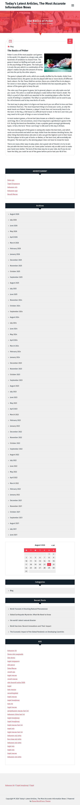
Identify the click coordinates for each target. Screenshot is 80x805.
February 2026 (15, 249)
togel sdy (10, 746)
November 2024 (16, 300)
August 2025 (14, 283)
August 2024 (14, 317)
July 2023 (13, 392)
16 (53, 561)
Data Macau (11, 668)
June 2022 (13, 466)
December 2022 (16, 432)
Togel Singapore (13, 184)
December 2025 (16, 260)
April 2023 (13, 409)
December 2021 (16, 500)
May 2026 (13, 231)
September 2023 (16, 380)
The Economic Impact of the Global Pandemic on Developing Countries (37, 632)
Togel (32, 785)
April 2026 (14, 237)
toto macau (11, 690)
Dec (70, 41)
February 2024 (15, 352)
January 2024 (15, 357)
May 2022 (13, 472)
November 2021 (16, 506)
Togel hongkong (22, 785)
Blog (35, 24)
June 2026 (13, 226)
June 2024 (13, 329)
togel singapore (13, 661)
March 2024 (14, 346)
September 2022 (16, 449)
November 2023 (16, 369)
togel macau (12, 753)
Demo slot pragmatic (15, 654)
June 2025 (13, 294)
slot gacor (11, 665)
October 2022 (15, 443)
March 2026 (14, 243)
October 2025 (15, 271)
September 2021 (16, 518)
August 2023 (14, 386)
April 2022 (13, 478)
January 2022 (15, 495)
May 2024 (13, 334)
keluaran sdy (12, 187)
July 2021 (13, 529)
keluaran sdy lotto (14, 757)
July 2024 (13, 323)
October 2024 (15, 306)
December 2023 (16, 363)
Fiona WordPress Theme (41, 801)
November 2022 (16, 437)
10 (26, 561)
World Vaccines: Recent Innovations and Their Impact (30, 626)
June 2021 (13, 535)
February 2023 (15, 420)
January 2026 (15, 254)
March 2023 (14, 415)
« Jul (53, 545)
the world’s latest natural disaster (23, 620)
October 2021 (15, 512)
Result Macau (12, 194)
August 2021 (14, 523)
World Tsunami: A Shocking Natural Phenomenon (29, 609)
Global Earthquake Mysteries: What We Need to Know (30, 615)
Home (29, 24)
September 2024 (16, 312)
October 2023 (15, 374)
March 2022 (14, 483)
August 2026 (14, 214)
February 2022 (15, 489)
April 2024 (14, 340)
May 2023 (13, 403)
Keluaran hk (12, 651)
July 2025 (13, 289)
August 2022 (14, 455)
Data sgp (10, 180)
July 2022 (13, 460)
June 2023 (13, 397)
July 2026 (13, 220)
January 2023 (15, 426)
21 (44, 564)
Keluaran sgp (12, 191)
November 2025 (16, 266)
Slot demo (11, 658)
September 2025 (16, 277)
